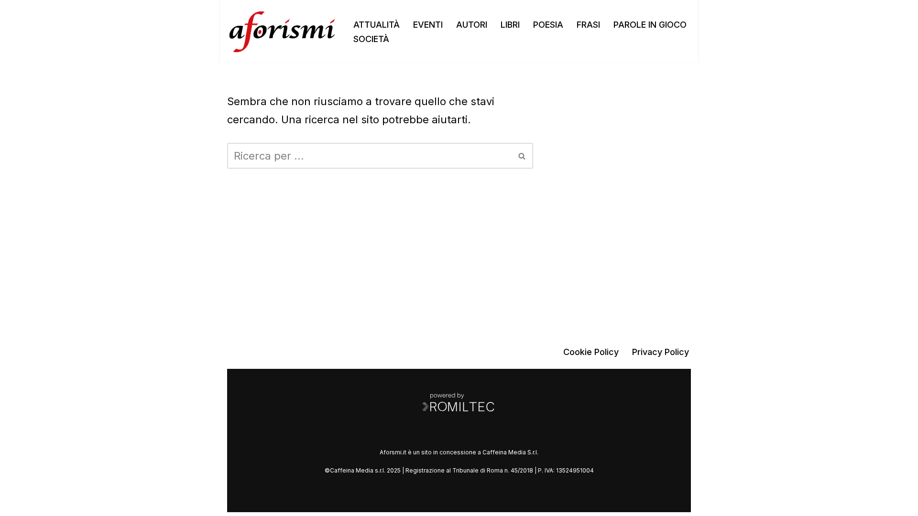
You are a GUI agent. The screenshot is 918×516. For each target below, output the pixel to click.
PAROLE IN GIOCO (650, 25)
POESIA (548, 25)
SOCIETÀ (371, 39)
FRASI (588, 25)
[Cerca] (522, 156)
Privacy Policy (660, 352)
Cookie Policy (591, 352)
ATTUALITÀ (376, 25)
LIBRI (510, 25)
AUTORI (471, 25)
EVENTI (428, 25)
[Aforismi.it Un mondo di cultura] (282, 32)
